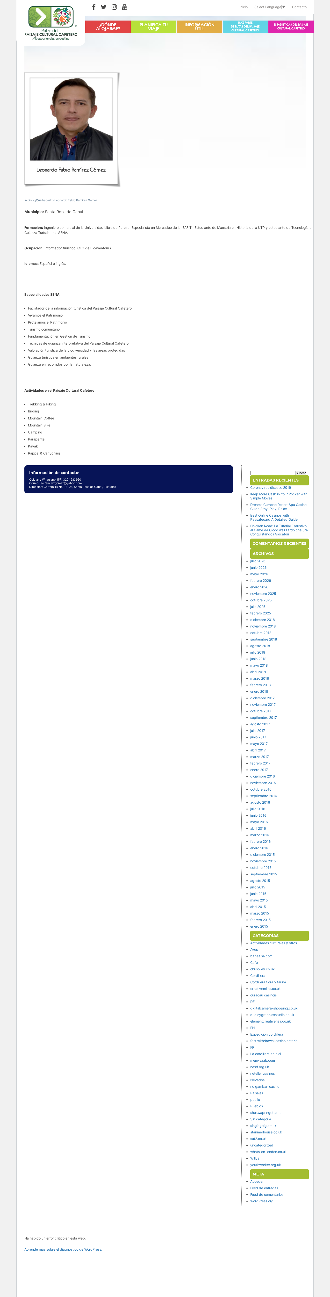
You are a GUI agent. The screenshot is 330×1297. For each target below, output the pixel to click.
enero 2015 (259, 926)
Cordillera (257, 975)
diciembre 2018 (262, 620)
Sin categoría (260, 1119)
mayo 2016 (259, 822)
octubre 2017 (260, 711)
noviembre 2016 (263, 783)
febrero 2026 (260, 580)
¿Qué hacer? (43, 200)
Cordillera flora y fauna (268, 982)
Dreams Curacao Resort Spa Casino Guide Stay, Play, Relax (278, 507)
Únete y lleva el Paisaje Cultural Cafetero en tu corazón (245, 25)
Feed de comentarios (266, 1194)
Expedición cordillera (266, 1034)
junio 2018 (258, 659)
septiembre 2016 (263, 796)
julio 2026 (257, 561)
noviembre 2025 (263, 593)
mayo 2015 (259, 900)
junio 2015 (258, 894)
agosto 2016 (260, 802)
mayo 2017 (259, 744)
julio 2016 (257, 809)
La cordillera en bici (265, 1054)
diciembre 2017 (262, 698)
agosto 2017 (260, 724)
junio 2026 (258, 567)
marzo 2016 (259, 835)
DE (252, 1002)
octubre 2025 (261, 600)
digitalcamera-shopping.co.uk (274, 1008)
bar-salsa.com (261, 956)
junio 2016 (258, 815)
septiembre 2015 (263, 874)
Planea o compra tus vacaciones (154, 27)
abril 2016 (258, 828)
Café (254, 962)
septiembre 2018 (263, 639)
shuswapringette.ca (265, 1112)
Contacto (299, 7)
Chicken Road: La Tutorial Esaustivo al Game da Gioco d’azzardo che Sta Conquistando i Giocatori (279, 530)
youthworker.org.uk (265, 1165)
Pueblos (256, 1106)
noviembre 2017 (263, 704)
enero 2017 (259, 770)
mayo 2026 (259, 574)
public (255, 1099)
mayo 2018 (259, 665)
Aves (254, 949)
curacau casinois (263, 995)
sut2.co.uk (258, 1139)
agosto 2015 (260, 881)
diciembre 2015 (262, 854)
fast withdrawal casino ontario (273, 1041)
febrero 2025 (260, 613)
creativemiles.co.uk (265, 989)
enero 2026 (259, 587)
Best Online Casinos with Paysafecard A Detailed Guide (274, 517)
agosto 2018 (260, 646)
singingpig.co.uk (263, 1126)
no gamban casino (264, 1086)
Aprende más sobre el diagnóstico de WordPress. (63, 1249)
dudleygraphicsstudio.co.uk (272, 1015)
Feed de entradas (264, 1188)
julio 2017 (257, 730)
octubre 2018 (261, 633)
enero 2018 (259, 691)
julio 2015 (257, 887)
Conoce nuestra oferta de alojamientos (108, 27)
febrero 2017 (260, 763)
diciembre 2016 (262, 776)
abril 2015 (258, 907)
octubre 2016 (261, 789)
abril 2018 (258, 672)
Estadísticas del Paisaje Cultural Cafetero (291, 26)
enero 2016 (259, 848)
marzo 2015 (259, 913)
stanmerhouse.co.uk (266, 1132)
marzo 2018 (259, 678)
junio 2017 (258, 737)
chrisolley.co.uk (262, 969)
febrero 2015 (260, 920)
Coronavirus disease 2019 (270, 487)
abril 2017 (258, 750)
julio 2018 (257, 652)
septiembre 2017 (263, 717)
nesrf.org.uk (259, 1067)
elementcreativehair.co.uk (270, 1021)
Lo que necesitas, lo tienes (199, 25)
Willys (254, 1158)
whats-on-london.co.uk (268, 1152)
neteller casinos (262, 1073)
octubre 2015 (261, 867)
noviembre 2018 (263, 626)
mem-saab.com (262, 1060)
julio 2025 (257, 607)
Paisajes (256, 1093)
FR (252, 1047)
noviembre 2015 (263, 861)
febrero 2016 (260, 841)
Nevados (257, 1080)
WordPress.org (261, 1201)
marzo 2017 (259, 757)
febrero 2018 (260, 685)
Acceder (257, 1181)
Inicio (243, 7)
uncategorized (261, 1145)
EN (252, 1028)
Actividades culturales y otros (273, 943)
